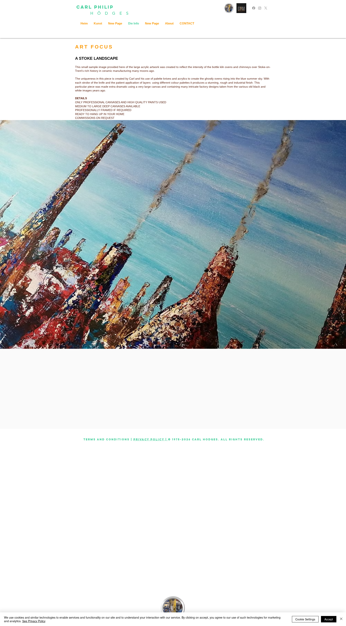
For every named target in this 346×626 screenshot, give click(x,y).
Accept (328, 619)
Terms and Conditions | (107, 439)
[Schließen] (341, 619)
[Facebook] (254, 8)
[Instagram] (260, 8)
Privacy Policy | (150, 439)
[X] (266, 8)
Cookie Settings (305, 619)
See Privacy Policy (33, 621)
